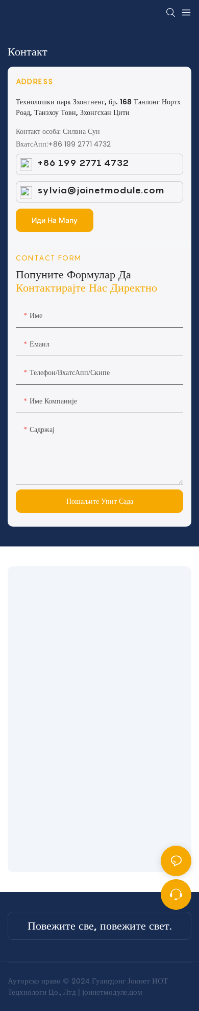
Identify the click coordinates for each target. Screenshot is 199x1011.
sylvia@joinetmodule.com (98, 190)
